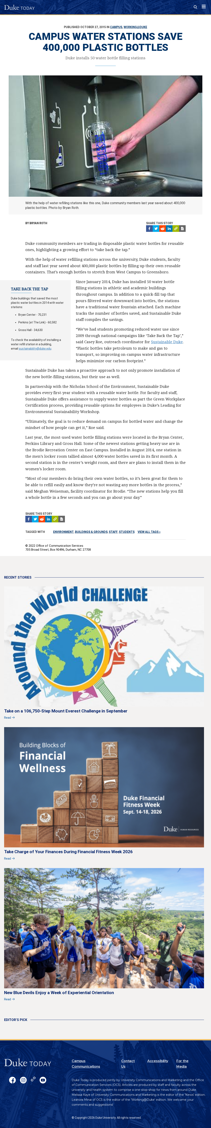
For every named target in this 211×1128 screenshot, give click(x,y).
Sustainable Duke (167, 342)
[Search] (195, 7)
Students (127, 532)
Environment (63, 532)
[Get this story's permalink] (175, 228)
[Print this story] (182, 228)
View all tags (148, 532)
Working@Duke (135, 27)
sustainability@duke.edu (35, 348)
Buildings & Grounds (91, 532)
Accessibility (157, 1061)
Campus (116, 27)
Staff (113, 532)
